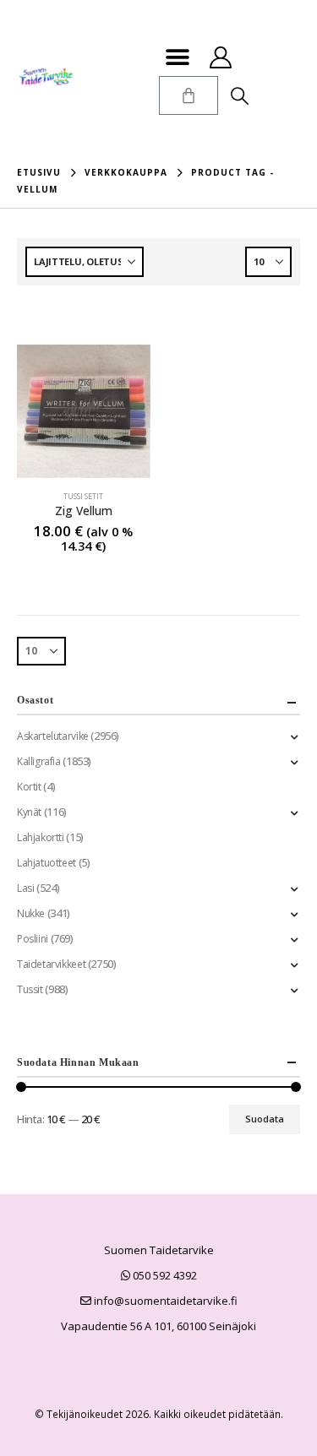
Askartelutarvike (53, 736)
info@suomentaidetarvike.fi (164, 1300)
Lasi (25, 888)
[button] (178, 57)
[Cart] (188, 95)
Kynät (29, 812)
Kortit (29, 787)
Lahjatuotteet (46, 863)
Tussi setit (83, 496)
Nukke (31, 913)
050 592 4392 (163, 1275)
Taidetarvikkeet (51, 964)
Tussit (30, 989)
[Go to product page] (83, 411)
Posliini (32, 939)
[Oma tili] (221, 57)
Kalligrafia (39, 761)
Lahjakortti (40, 837)
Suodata (264, 1118)
